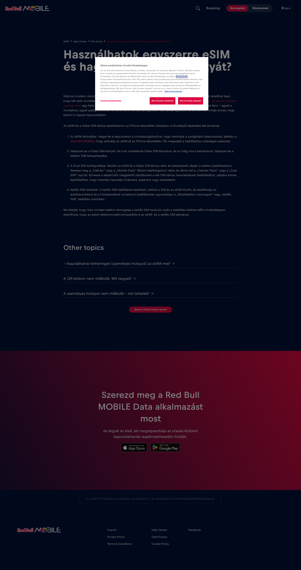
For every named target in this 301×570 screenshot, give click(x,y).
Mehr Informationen (173, 91)
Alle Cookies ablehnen (162, 101)
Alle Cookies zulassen (190, 101)
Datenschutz (181, 77)
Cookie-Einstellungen (110, 101)
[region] (151, 83)
